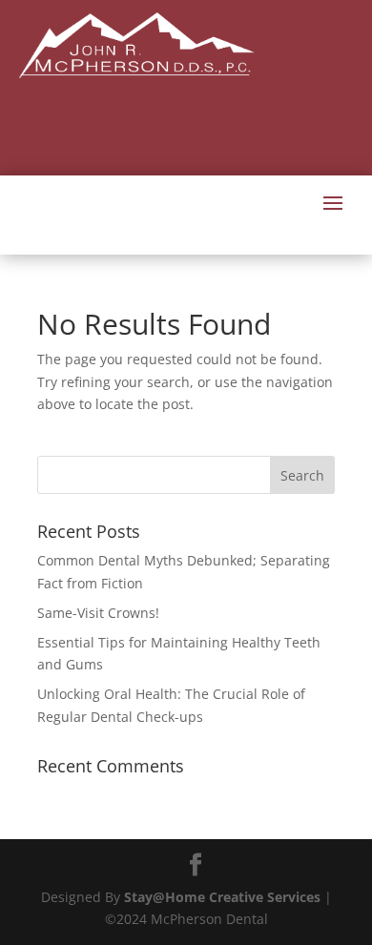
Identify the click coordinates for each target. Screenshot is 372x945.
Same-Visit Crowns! (98, 613)
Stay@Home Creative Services (222, 897)
